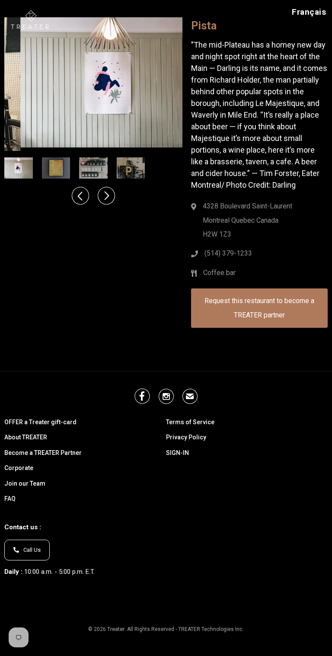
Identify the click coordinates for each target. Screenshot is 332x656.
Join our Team (24, 483)
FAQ (10, 499)
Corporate (18, 468)
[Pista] (93, 82)
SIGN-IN (177, 453)
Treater (115, 629)
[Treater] (31, 19)
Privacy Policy (186, 437)
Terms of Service (190, 422)
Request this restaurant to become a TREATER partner (259, 308)
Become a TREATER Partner (43, 453)
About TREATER (25, 437)
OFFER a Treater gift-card (40, 422)
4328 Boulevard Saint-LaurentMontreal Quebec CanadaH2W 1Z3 (247, 220)
